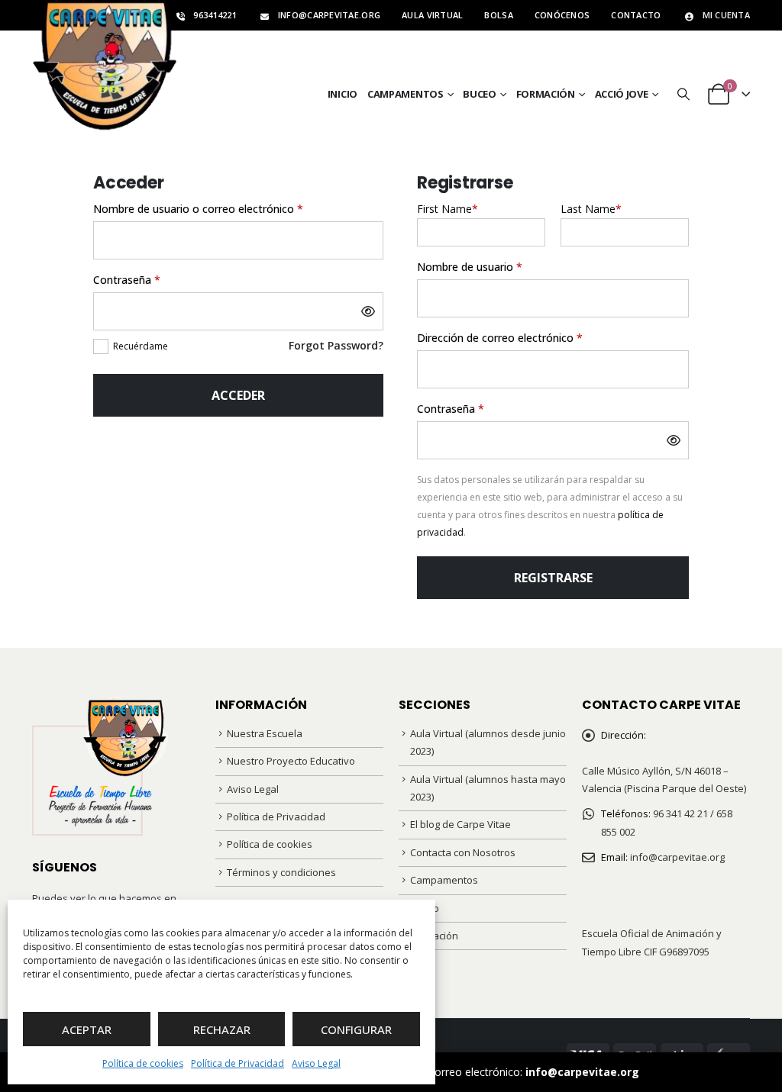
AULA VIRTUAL (432, 15)
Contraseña (154, 279)
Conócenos (562, 15)
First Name (447, 208)
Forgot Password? (336, 345)
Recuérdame (140, 346)
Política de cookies (142, 1063)
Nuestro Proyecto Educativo (291, 761)
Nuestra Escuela (264, 733)
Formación (545, 94)
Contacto (636, 15)
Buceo (479, 94)
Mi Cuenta (726, 15)
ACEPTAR (86, 1029)
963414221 (214, 15)
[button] (683, 94)
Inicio (342, 94)
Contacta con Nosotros (462, 852)
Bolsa (498, 15)
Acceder (238, 395)
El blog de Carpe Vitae (460, 824)
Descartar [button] (666, 1072)
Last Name (591, 208)
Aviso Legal (316, 1063)
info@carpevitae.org (582, 1072)
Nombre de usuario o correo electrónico (226, 208)
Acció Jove (621, 94)
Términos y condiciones (281, 872)
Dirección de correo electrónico (527, 337)
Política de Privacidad (237, 1063)
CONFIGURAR (356, 1029)
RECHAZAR (221, 1029)
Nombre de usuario (497, 266)
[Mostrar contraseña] (368, 311)
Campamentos (405, 94)
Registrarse (553, 577)
